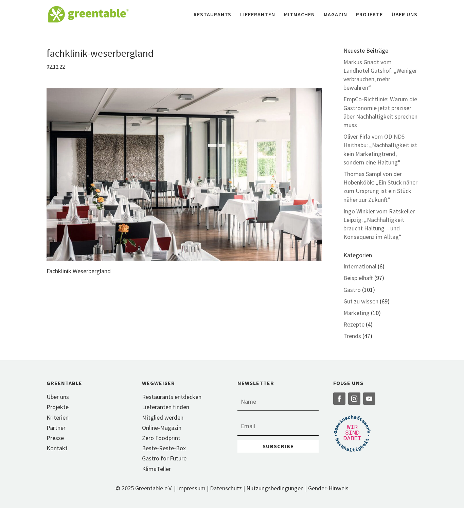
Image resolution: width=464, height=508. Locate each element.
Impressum (191, 488)
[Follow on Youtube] (369, 398)
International (359, 266)
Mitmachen (299, 15)
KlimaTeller (156, 469)
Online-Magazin (161, 428)
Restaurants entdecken (171, 397)
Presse (55, 438)
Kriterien (58, 417)
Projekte (369, 15)
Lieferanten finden (165, 407)
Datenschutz (226, 488)
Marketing (356, 313)
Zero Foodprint (161, 438)
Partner (56, 428)
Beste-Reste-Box (164, 448)
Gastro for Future (164, 458)
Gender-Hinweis (328, 488)
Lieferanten (257, 15)
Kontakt (57, 448)
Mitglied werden (162, 417)
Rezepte (353, 324)
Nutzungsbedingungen (275, 488)
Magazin (335, 15)
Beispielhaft (358, 278)
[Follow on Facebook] (339, 398)
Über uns (404, 15)
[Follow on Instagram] (354, 398)
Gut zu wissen (360, 301)
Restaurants (212, 15)
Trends (352, 336)
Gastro (352, 290)
